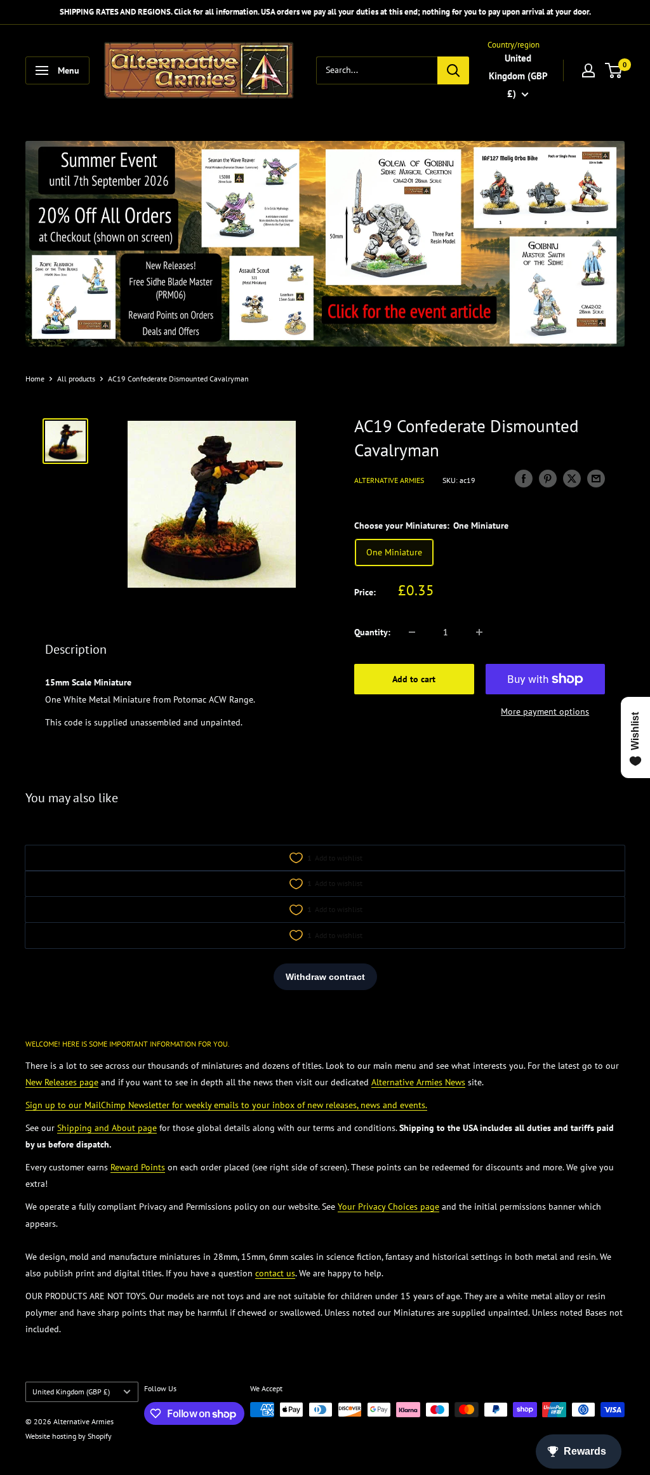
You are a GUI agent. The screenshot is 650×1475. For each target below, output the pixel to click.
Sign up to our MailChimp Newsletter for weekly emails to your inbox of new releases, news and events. (226, 1105)
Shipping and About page (107, 1128)
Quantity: (372, 632)
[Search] (453, 70)
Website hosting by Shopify (68, 1436)
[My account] (588, 70)
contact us (275, 1273)
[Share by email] (596, 479)
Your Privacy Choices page (388, 1206)
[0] (614, 70)
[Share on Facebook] (524, 479)
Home (34, 378)
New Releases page (61, 1082)
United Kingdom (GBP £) (71, 1391)
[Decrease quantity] (412, 632)
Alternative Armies (389, 480)
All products (76, 378)
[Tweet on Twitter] (572, 479)
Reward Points (137, 1167)
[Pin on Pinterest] (548, 479)
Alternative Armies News (418, 1082)
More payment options (545, 711)
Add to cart (413, 679)
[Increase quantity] (479, 632)
